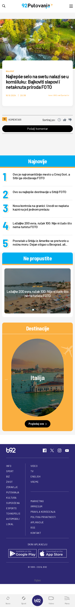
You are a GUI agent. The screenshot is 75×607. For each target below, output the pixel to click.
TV (32, 471)
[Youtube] (67, 450)
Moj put (10, 71)
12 (4, 118)
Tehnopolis (13, 513)
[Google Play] (22, 553)
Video (34, 466)
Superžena (13, 503)
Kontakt (36, 532)
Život (9, 481)
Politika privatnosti (43, 517)
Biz (8, 476)
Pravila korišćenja (43, 511)
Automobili (12, 518)
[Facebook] (44, 450)
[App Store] (52, 553)
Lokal (10, 524)
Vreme (35, 481)
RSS (33, 527)
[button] (33, 310)
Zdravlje (12, 487)
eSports (11, 508)
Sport (10, 471)
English (35, 476)
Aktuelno (38, 286)
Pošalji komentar (37, 128)
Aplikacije (37, 522)
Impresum (36, 506)
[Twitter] (52, 450)
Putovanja (12, 492)
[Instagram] (59, 450)
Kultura (11, 497)
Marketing (37, 501)
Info (8, 466)
